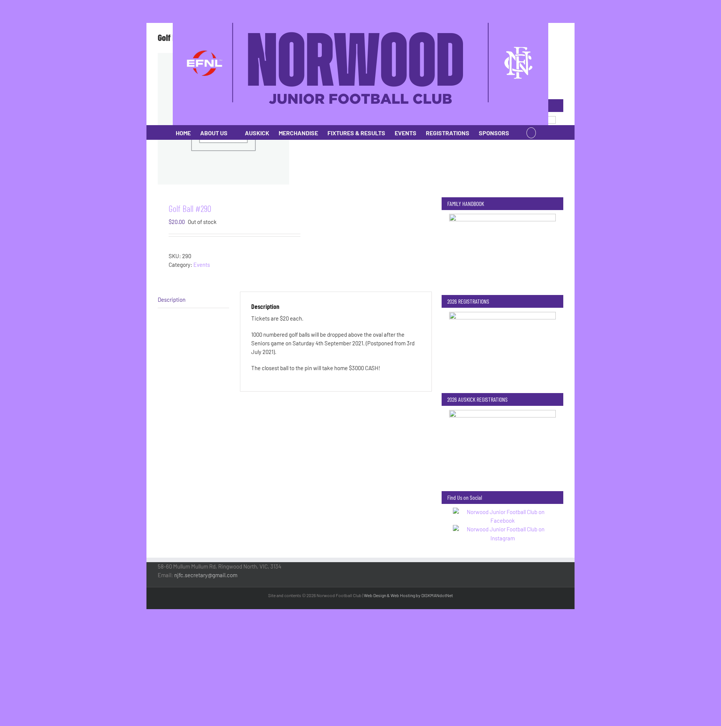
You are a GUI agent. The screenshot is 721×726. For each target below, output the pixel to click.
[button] (531, 132)
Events (201, 264)
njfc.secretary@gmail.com (205, 575)
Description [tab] (172, 299)
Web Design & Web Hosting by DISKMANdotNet (408, 595)
